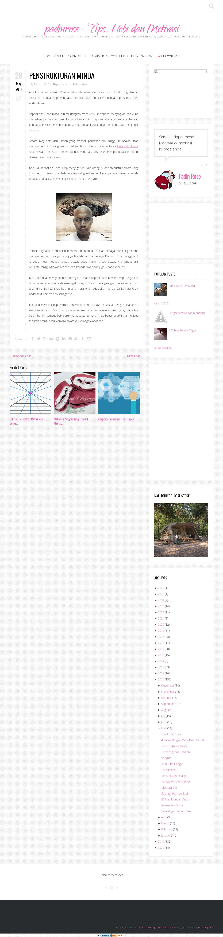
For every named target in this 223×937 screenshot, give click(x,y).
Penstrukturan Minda (61, 75)
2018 (161, 637)
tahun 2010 (161, 303)
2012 (161, 673)
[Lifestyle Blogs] (105, 935)
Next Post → (135, 356)
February (166, 829)
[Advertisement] (111, 8)
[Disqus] (77, 481)
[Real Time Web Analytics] (118, 935)
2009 (161, 848)
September (168, 704)
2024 (161, 600)
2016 (161, 649)
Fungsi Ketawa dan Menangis (187, 313)
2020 (161, 624)
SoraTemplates (205, 927)
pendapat (62, 84)
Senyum (166, 758)
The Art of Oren (171, 734)
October (166, 698)
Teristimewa (168, 770)
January (165, 835)
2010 (161, 841)
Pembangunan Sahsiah (175, 752)
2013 (161, 667)
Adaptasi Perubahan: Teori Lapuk (116, 419)
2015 (161, 655)
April (164, 817)
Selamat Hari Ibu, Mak (175, 793)
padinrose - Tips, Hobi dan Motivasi (111, 30)
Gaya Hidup (116, 56)
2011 (161, 679)
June (164, 722)
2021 (161, 618)
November (167, 692)
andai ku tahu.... (163, 348)
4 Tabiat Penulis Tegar (182, 330)
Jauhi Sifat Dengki (171, 764)
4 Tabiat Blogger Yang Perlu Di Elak (182, 740)
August (165, 710)
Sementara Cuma (172, 805)
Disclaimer (95, 56)
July (163, 716)
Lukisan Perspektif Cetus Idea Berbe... (26, 421)
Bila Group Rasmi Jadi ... (183, 286)
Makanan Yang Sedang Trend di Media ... (71, 421)
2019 (161, 631)
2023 (161, 606)
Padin (37, 84)
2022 (161, 612)
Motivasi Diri (169, 787)
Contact (76, 56)
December (167, 685)
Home (48, 56)
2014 (161, 661)
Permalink (81, 84)
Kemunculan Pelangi (173, 776)
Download (171, 56)
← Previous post (21, 356)
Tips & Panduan (140, 56)
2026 (161, 588)
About (61, 56)
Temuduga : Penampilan (176, 811)
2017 (161, 643)
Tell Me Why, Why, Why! (175, 782)
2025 (161, 594)
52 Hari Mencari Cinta (174, 799)
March (165, 823)
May (164, 728)
